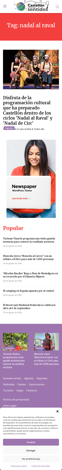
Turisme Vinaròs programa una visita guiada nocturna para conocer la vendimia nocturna (29, 240)
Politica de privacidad (40, 466)
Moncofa (39, 348)
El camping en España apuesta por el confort (28, 290)
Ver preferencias (31, 458)
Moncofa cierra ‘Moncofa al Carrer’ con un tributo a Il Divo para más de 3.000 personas (28, 258)
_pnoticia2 (9, 348)
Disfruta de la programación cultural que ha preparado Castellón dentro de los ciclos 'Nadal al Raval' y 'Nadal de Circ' (28, 110)
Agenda (9, 128)
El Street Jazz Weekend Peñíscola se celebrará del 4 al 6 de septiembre (29, 307)
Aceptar (31, 442)
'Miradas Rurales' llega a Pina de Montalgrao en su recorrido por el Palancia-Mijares (30, 275)
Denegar (31, 450)
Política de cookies (19, 466)
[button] (57, 411)
